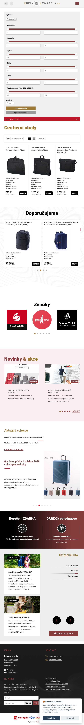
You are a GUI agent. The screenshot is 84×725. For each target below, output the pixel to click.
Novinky (74, 571)
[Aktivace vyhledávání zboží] (6, 3)
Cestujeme (73, 576)
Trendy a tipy (72, 565)
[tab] (76, 411)
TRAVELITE (12, 19)
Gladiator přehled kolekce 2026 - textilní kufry (21, 443)
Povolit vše (51, 718)
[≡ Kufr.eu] (42, 3)
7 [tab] (50, 505)
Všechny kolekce (13, 450)
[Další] (56, 620)
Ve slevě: (41, 139)
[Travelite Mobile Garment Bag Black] (42, 171)
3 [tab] (43, 270)
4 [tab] (46, 270)
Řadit (8, 139)
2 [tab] (40, 270)
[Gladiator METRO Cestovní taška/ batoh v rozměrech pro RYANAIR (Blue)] (61, 243)
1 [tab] (37, 270)
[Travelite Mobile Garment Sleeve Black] (16, 171)
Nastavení (70, 718)
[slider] (8, 29)
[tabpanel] (22, 243)
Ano (10, 103)
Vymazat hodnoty (20, 112)
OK (36, 703)
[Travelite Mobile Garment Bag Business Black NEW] (68, 171)
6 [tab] (49, 333)
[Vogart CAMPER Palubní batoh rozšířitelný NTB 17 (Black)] (22, 243)
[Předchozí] (70, 620)
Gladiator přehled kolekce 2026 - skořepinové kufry (23, 437)
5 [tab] (46, 333)
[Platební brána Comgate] (21, 717)
